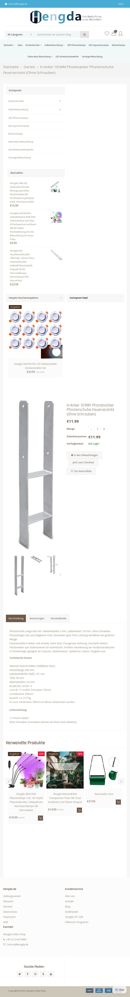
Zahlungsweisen (12, 896)
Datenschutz (10, 911)
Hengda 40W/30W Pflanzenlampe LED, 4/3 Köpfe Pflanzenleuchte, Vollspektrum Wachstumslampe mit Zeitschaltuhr (26, 801)
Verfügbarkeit (75, 443)
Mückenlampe (15, 133)
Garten (29, 67)
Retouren (8, 901)
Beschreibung (15, 618)
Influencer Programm (76, 922)
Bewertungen (37, 618)
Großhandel (71, 911)
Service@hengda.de (17, 4)
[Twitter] (20, 974)
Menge (71, 428)
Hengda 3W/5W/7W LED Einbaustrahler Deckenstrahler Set (35, 365)
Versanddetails (59, 618)
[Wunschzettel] (107, 33)
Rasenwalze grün (103, 793)
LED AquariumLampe (18, 125)
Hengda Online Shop (36, 990)
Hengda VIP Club (74, 916)
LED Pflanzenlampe (18, 117)
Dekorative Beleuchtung (20, 141)
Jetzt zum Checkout (83, 462)
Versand (7, 906)
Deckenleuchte (16, 101)
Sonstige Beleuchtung (19, 157)
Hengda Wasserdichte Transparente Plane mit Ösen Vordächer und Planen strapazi (65, 798)
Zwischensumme (76, 436)
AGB (5, 922)
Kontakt (69, 901)
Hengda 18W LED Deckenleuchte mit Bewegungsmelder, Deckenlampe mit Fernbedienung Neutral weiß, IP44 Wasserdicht (22, 192)
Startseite (11, 67)
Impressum (9, 916)
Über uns (70, 896)
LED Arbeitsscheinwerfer (21, 149)
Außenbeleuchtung (18, 109)
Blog (67, 906)
